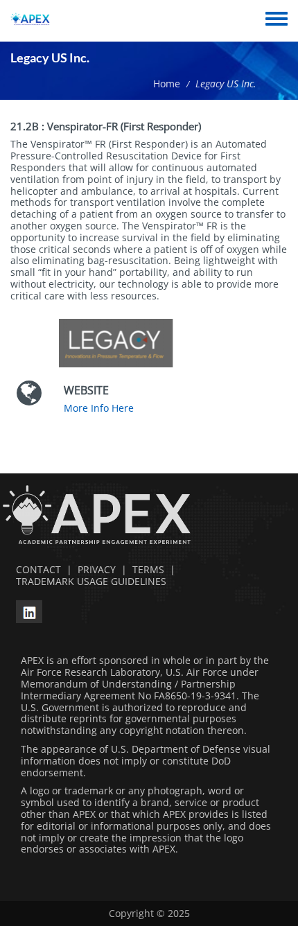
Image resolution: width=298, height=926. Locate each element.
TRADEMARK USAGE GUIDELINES (88, 581)
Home (166, 83)
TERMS (148, 569)
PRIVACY (97, 569)
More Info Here (99, 407)
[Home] (30, 21)
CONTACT (35, 569)
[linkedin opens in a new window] (29, 609)
